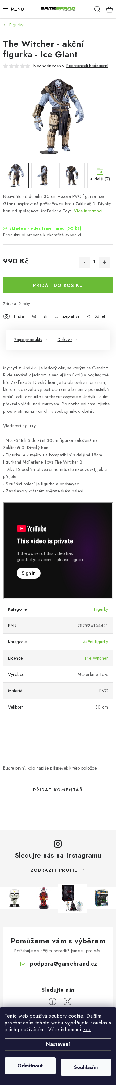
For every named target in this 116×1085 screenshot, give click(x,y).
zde (87, 1029)
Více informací (88, 211)
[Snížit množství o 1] (84, 262)
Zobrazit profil (54, 870)
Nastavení (58, 1044)
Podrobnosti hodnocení (87, 65)
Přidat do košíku (58, 285)
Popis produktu (28, 339)
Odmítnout (30, 1065)
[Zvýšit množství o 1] (104, 262)
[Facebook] (52, 1001)
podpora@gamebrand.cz (63, 964)
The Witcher (96, 658)
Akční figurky (95, 642)
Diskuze (65, 339)
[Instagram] (67, 1001)
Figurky (101, 609)
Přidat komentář (58, 790)
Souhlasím (86, 1067)
